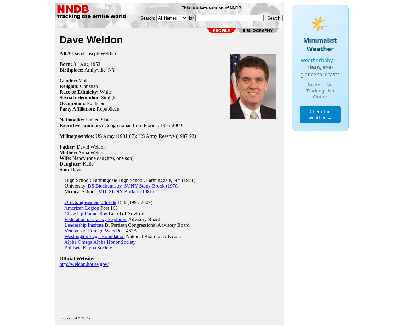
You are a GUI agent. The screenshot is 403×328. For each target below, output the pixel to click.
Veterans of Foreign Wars (90, 230)
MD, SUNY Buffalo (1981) (126, 191)
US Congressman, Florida (90, 202)
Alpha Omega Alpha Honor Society (100, 242)
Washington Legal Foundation (95, 236)
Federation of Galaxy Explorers (96, 219)
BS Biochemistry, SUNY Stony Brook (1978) (133, 186)
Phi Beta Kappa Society (88, 247)
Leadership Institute (84, 225)
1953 (95, 64)
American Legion (81, 208)
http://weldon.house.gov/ (84, 264)
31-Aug (81, 64)
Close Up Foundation (86, 213)
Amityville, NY (100, 70)
